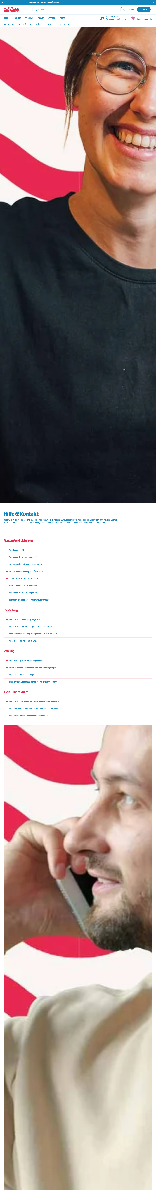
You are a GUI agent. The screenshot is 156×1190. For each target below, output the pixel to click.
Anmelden (130, 9)
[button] (2, 2)
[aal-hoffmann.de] (11, 9)
